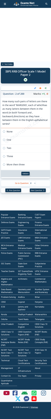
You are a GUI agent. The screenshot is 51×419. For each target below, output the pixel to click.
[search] (46, 4)
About (37, 368)
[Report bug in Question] (40, 88)
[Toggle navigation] (5, 4)
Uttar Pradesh (7, 324)
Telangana (39, 319)
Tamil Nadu (23, 319)
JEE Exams (5, 237)
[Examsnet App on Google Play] (24, 394)
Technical (5, 360)
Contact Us (6, 376)
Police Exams (7, 253)
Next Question (37, 190)
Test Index (8, 64)
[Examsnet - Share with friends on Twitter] (17, 400)
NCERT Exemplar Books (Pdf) (8, 342)
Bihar (37, 297)
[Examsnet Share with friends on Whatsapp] (34, 394)
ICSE (3, 306)
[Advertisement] (25, 34)
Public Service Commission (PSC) (24, 256)
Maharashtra (41, 314)
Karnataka (39, 306)
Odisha (4, 319)
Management (7, 368)
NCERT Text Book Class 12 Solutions (24, 353)
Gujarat (21, 302)
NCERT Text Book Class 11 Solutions (7, 353)
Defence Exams (8, 222)
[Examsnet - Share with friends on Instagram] (43, 394)
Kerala (4, 314)
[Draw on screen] (35, 88)
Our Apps (22, 376)
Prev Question (14, 190)
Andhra (21, 297)
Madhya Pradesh (25, 314)
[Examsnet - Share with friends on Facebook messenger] (26, 400)
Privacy (38, 376)
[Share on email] (34, 400)
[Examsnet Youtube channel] (6, 394)
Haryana (38, 302)
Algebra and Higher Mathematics (7, 282)
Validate (25, 173)
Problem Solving (8, 297)
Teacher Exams (7, 271)
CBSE (3, 302)
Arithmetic (22, 279)
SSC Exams (6, 263)
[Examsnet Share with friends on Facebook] (15, 394)
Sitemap (34, 407)
